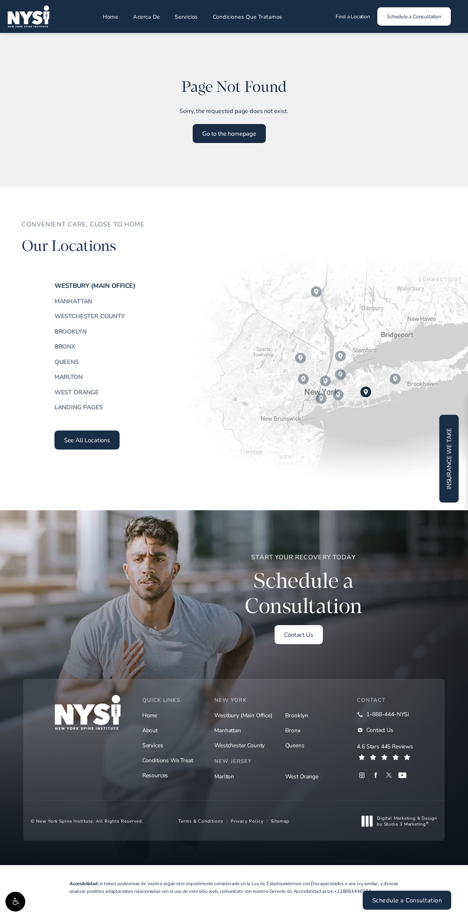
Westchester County (89, 316)
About (150, 730)
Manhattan (73, 301)
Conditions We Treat (167, 760)
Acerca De (146, 16)
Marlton (68, 377)
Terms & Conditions (200, 821)
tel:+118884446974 (349, 891)
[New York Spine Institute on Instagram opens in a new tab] (362, 775)
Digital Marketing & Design (407, 821)
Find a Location (353, 16)
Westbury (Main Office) (94, 286)
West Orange (76, 392)
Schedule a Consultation (414, 16)
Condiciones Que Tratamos (247, 16)
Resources (155, 775)
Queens (66, 362)
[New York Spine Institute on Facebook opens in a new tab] (375, 775)
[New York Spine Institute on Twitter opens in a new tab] (389, 775)
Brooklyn (70, 331)
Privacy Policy (247, 821)
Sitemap (280, 821)
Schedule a (303, 585)
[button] (15, 902)
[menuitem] (362, 775)
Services (152, 745)
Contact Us (298, 635)
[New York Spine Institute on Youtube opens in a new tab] (402, 775)
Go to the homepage (229, 133)
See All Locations (87, 440)
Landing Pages (78, 407)
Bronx (64, 346)
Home (110, 16)
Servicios (186, 16)
